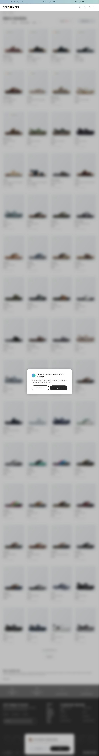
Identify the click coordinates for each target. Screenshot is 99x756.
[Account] (85, 7)
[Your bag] (89, 7)
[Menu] (94, 7)
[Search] (80, 7)
